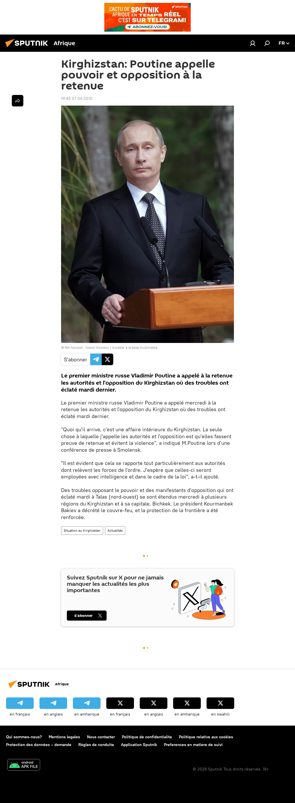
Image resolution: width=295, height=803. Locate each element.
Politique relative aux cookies (206, 736)
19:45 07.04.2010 (76, 98)
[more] (17, 100)
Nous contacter (101, 736)
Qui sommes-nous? (24, 736)
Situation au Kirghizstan (82, 530)
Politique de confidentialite (147, 736)
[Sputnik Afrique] (28, 48)
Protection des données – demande (38, 744)
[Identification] (252, 43)
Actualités (115, 530)
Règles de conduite (96, 744)
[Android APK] (23, 765)
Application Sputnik (139, 744)
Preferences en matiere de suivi (193, 744)
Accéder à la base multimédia (134, 347)
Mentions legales (64, 736)
